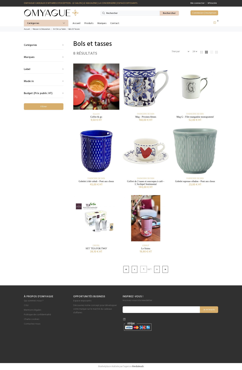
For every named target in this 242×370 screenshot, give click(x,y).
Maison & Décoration (41, 29)
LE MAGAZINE (90, 3)
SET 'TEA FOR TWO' (96, 248)
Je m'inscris (209, 310)
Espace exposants (82, 301)
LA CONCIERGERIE (107, 3)
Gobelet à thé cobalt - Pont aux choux (96, 181)
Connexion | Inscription (204, 13)
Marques (101, 23)
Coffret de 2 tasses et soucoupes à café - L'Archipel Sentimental (145, 182)
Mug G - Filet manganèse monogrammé (195, 117)
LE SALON (77, 3)
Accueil (77, 23)
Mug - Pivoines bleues (145, 117)
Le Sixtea (145, 248)
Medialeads (138, 366)
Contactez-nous (32, 324)
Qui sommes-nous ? (33, 301)
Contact (114, 23)
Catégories (33, 23)
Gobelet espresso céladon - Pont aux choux (195, 181)
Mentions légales (32, 310)
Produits (88, 23)
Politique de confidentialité (37, 315)
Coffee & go (96, 117)
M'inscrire (212, 3)
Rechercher (169, 13)
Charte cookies (31, 319)
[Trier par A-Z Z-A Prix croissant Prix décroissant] (180, 51)
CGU (26, 305)
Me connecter (197, 3)
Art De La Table (59, 29)
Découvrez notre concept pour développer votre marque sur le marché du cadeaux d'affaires (95, 309)
